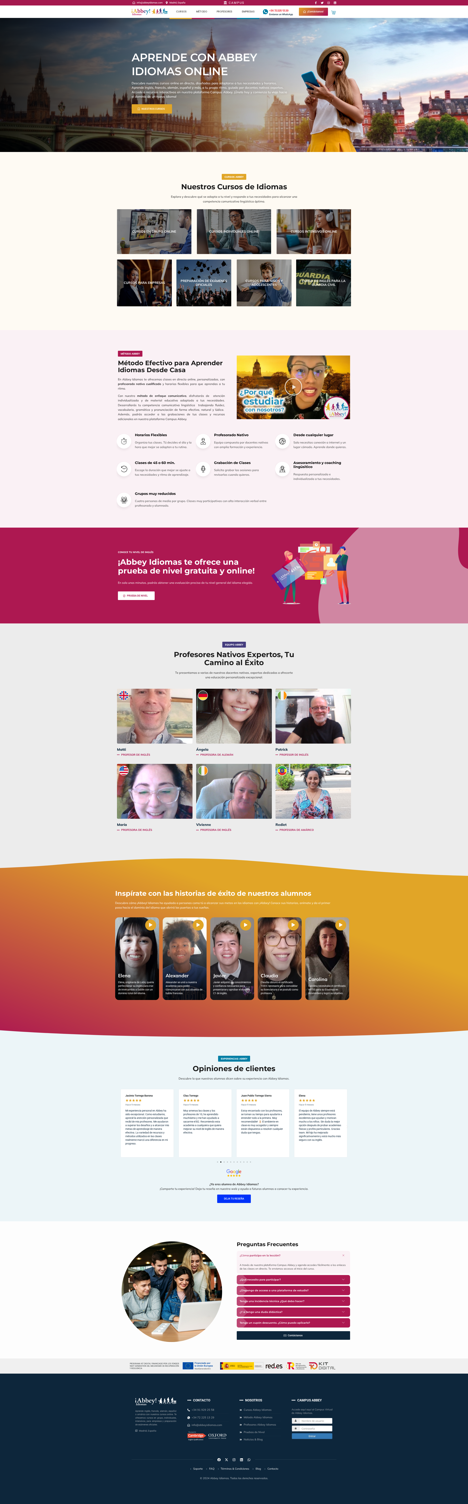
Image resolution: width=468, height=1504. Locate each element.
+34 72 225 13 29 (278, 10)
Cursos (181, 11)
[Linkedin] (335, 2)
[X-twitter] (226, 1459)
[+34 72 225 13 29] (265, 11)
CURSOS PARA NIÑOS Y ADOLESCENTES (264, 283)
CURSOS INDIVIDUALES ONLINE (234, 231)
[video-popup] (150, 925)
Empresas (248, 11)
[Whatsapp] (249, 1459)
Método (201, 11)
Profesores (224, 11)
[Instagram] (328, 2)
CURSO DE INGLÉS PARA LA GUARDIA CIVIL (324, 283)
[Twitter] (322, 2)
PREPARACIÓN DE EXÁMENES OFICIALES (204, 283)
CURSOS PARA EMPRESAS (144, 283)
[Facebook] (219, 1459)
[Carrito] (333, 12)
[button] (293, 387)
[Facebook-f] (315, 2)
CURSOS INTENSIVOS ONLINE (314, 231)
